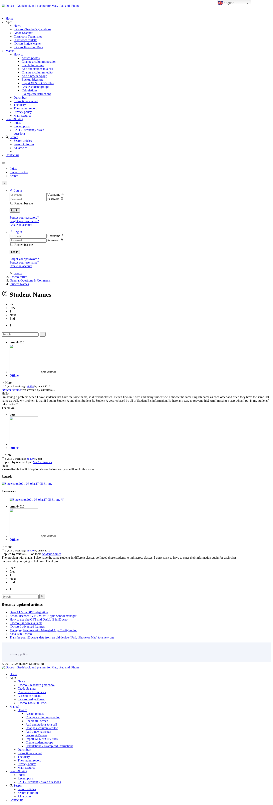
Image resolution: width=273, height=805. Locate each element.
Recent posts (22, 126)
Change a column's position (39, 61)
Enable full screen (33, 65)
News (17, 25)
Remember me (23, 203)
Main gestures (22, 115)
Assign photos (31, 58)
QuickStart (20, 97)
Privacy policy (23, 112)
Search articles (23, 140)
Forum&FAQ (14, 119)
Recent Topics (19, 172)
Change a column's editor (38, 72)
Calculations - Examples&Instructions (36, 92)
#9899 (30, 458)
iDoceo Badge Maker (27, 43)
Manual (10, 51)
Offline (14, 375)
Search (14, 137)
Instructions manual (26, 101)
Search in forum (24, 144)
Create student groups (35, 86)
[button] (16, 190)
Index (17, 122)
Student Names (11, 390)
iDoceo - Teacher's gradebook (32, 29)
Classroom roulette (25, 40)
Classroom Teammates (28, 36)
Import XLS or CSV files (38, 83)
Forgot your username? (24, 221)
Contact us (12, 155)
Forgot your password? (24, 217)
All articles (20, 148)
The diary (20, 104)
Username (53, 194)
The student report (25, 108)
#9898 (30, 386)
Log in (14, 210)
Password (53, 199)
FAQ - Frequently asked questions (39, 782)
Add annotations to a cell (37, 68)
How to (18, 54)
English (228, 3)
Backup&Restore (32, 79)
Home (9, 18)
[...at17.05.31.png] (27, 483)
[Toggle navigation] (3, 163)
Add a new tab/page (34, 76)
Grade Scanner (23, 33)
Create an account (21, 224)
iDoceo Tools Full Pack (28, 47)
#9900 (30, 550)
